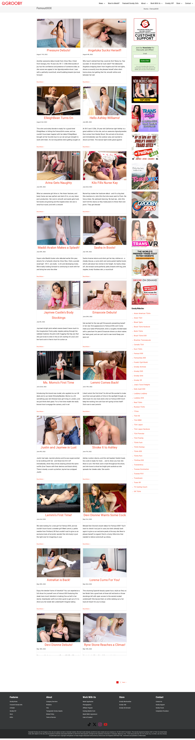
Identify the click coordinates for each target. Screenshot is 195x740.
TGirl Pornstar (139, 434)
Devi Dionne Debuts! (59, 645)
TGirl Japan (138, 425)
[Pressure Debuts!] (58, 33)
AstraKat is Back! (58, 580)
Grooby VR (138, 380)
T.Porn (136, 411)
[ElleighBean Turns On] (58, 100)
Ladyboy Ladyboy (140, 393)
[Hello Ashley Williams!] (104, 100)
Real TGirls (138, 402)
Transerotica (138, 465)
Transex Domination (141, 469)
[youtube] (105, 724)
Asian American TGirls (142, 313)
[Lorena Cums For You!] (104, 562)
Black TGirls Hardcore (142, 327)
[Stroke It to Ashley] (104, 430)
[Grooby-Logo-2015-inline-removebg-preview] (12, 2)
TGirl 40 (137, 416)
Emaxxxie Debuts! (105, 312)
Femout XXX (138, 353)
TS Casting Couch (140, 487)
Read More (40, 82)
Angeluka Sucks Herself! (104, 50)
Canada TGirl (139, 345)
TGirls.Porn (138, 456)
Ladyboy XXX (139, 398)
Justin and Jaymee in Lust (58, 447)
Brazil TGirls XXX (140, 336)
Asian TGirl (138, 318)
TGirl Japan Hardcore (142, 429)
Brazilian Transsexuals (142, 340)
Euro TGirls (138, 349)
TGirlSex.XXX (139, 460)
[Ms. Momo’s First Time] (58, 365)
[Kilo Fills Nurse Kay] (104, 165)
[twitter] (94, 724)
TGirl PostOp (138, 438)
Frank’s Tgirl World (141, 362)
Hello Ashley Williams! (105, 118)
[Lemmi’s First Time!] (58, 498)
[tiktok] (89, 724)
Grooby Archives (140, 367)
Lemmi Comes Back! (105, 382)
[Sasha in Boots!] (104, 230)
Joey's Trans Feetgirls (142, 385)
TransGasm (138, 478)
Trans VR (137, 482)
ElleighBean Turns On (58, 118)
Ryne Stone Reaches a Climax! (104, 645)
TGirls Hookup (139, 447)
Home (146, 9)
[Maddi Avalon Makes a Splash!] (58, 230)
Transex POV (139, 474)
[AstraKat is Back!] (58, 562)
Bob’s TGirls (138, 331)
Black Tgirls (138, 322)
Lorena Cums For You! (105, 580)
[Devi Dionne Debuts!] (58, 627)
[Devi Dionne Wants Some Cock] (104, 498)
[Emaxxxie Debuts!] (104, 295)
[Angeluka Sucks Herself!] (104, 33)
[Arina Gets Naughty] (58, 165)
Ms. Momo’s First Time (58, 382)
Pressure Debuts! (58, 50)
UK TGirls (137, 491)
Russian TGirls (139, 407)
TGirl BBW (137, 420)
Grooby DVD (138, 371)
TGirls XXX (138, 451)
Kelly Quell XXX (139, 389)
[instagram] (100, 724)
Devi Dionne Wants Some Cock (105, 515)
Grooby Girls (138, 376)
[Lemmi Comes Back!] (104, 365)
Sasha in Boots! (104, 247)
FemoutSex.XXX (140, 358)
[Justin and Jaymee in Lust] (58, 430)
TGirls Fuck (138, 442)
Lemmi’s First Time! (58, 515)
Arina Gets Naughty (58, 182)
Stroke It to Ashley (104, 447)
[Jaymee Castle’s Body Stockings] (58, 295)
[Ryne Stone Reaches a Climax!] (104, 627)
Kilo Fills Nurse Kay (105, 182)
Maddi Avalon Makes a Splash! (59, 247)
